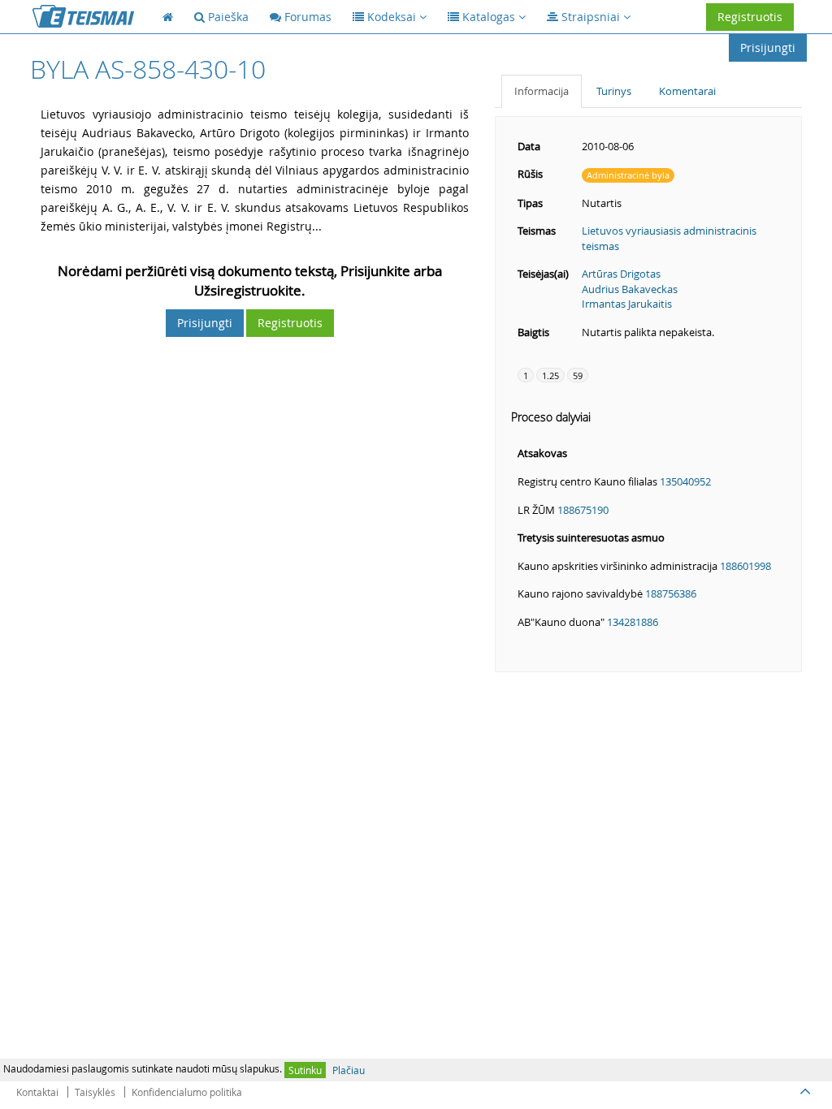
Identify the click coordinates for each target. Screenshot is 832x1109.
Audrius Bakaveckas (630, 289)
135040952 (685, 481)
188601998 (745, 566)
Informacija (541, 91)
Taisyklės (95, 1092)
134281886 (632, 622)
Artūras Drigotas (621, 273)
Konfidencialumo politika (187, 1092)
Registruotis (749, 16)
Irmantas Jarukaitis (627, 303)
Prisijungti (767, 47)
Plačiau (348, 1070)
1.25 (550, 375)
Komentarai (687, 91)
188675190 (583, 510)
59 (578, 375)
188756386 (670, 593)
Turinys (613, 91)
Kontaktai (37, 1092)
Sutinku (305, 1070)
